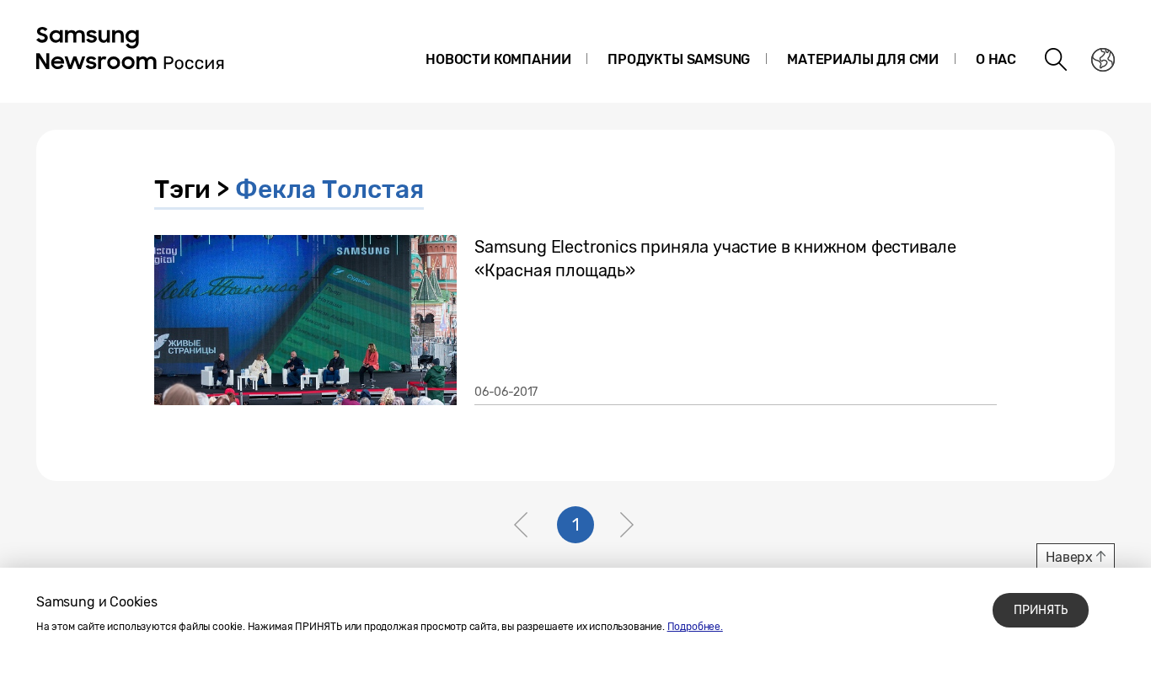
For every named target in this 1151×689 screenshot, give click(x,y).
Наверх (1069, 557)
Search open (1056, 60)
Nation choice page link (1103, 60)
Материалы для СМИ (863, 59)
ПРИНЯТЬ (1041, 610)
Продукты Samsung (679, 59)
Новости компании (498, 59)
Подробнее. (695, 627)
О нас (996, 59)
